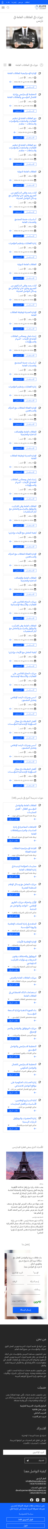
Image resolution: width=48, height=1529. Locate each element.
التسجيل (18, 87)
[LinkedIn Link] (43, 1499)
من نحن (20, 2)
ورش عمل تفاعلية (39, 1409)
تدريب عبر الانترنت (39, 1416)
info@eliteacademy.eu (36, 1481)
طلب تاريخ (13, 819)
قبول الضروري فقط (25, 1519)
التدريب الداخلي (40, 1413)
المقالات (27, 2)
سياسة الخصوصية (26, 1513)
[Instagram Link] (37, 1499)
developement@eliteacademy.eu (31, 1490)
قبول (26, 1525)
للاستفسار (30, 87)
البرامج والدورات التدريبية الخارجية (33, 1406)
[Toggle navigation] (3, 7)
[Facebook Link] (31, 1499)
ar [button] (9, 2)
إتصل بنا (14, 2)
